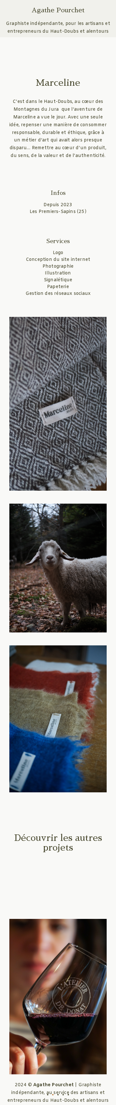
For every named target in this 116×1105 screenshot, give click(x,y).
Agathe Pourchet (58, 10)
